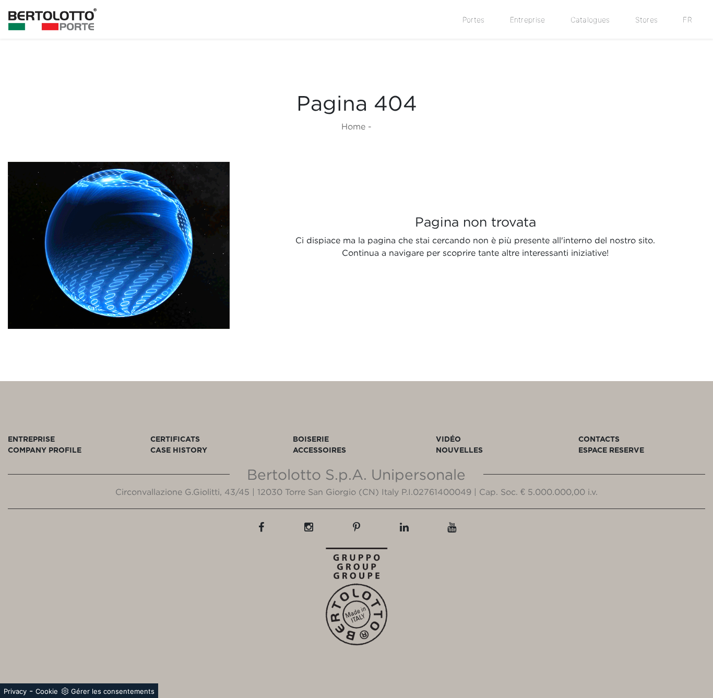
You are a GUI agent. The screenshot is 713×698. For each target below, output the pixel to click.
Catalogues (590, 19)
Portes (473, 19)
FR (687, 19)
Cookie (46, 691)
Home (353, 126)
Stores (646, 19)
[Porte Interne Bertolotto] (119, 245)
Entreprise (527, 19)
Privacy (15, 691)
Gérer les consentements (113, 691)
